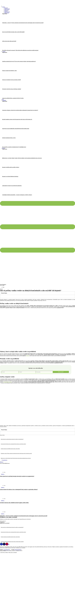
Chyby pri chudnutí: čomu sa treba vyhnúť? (11, 79)
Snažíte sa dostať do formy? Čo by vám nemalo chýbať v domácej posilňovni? (19, 61)
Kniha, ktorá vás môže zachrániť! (9, 41)
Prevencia (6, 7)
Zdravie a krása (7, 8)
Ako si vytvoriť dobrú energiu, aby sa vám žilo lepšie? (13, 32)
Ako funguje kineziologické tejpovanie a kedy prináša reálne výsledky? (12, 541)
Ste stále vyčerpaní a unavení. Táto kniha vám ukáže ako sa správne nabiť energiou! (20, 50)
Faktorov (27, 355)
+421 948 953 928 (6, 549)
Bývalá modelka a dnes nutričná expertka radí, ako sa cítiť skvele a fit (17, 119)
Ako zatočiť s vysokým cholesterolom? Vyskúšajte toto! (14, 147)
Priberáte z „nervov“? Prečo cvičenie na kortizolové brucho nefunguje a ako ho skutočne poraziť (22, 22)
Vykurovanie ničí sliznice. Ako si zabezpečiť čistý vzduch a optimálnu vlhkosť (13, 443)
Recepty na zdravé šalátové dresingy (10, 176)
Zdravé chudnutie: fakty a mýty (9, 137)
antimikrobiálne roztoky (7, 381)
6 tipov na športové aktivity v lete (9, 70)
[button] (1, 461)
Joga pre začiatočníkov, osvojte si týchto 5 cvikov (13, 98)
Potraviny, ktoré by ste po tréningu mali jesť (11, 89)
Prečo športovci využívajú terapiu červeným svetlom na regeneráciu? (12, 439)
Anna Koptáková (3, 284)
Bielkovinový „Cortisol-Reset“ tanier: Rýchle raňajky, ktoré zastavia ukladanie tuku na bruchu (22, 158)
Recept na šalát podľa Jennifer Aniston (10, 167)
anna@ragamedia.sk (17, 549)
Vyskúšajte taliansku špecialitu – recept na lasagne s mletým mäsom (17, 194)
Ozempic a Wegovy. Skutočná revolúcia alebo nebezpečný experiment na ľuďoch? (20, 110)
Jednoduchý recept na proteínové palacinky (12, 185)
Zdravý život (6, 9)
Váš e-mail (2, 521)
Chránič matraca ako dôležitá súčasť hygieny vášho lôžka (10, 448)
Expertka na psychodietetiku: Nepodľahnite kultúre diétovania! (15, 128)
